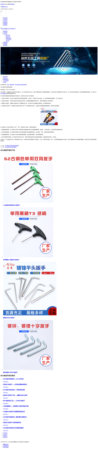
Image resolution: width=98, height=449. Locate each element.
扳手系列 (8, 35)
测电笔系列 (8, 38)
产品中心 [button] (5, 33)
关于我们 (5, 19)
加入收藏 (7, 4)
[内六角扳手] (49, 124)
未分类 (7, 40)
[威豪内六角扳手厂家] (4, 6)
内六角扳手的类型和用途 (21, 84)
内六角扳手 (3, 93)
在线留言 (5, 23)
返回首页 (3, 4)
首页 (8, 84)
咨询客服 (6, 447)
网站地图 (12, 4)
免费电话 (6, 445)
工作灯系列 (8, 39)
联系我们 (5, 25)
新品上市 (8, 36)
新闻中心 (5, 435)
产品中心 (5, 20)
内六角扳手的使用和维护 (11, 147)
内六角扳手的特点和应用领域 (12, 145)
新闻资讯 (5, 22)
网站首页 (5, 18)
